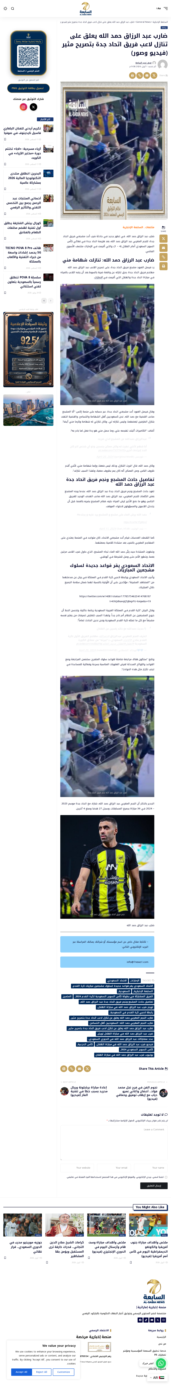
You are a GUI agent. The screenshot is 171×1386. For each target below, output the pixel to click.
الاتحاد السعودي (117, 980)
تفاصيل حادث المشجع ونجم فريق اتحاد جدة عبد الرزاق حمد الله (116, 1002)
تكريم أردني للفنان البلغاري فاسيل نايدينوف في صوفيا (22, 130)
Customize (63, 1372)
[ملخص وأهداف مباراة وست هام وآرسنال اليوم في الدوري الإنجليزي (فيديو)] (106, 1225)
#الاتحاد (127, 640)
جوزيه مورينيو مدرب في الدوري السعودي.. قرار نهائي (26, 1247)
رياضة (164, 27)
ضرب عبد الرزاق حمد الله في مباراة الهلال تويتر (125, 1033)
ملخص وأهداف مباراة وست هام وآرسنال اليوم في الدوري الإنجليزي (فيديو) (107, 1247)
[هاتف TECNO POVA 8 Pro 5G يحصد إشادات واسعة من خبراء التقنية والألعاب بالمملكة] (48, 248)
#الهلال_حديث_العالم (114, 643)
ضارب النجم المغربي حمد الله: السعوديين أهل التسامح (121, 1023)
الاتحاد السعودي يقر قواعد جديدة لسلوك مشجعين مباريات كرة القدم (113, 986)
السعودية (124, 991)
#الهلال (130, 643)
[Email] (146, 75)
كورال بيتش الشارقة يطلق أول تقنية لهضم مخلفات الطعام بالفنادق (22, 227)
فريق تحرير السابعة (143, 63)
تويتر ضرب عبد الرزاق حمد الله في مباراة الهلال (125, 1007)
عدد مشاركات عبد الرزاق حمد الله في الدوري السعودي (121, 1039)
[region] (43, 1359)
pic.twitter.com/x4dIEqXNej (89, 643)
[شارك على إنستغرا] (23, 107)
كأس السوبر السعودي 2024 (137, 1049)
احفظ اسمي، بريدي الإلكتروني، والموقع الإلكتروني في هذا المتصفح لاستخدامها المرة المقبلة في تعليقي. (114, 1177)
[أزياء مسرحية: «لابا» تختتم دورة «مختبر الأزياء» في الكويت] (48, 148)
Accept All (21, 1372)
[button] (165, 8)
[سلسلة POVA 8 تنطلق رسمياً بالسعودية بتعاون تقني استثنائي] (48, 277)
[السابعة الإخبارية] (85, 8)
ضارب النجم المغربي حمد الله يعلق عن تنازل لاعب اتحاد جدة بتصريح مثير (112, 1018)
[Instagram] (163, 1320)
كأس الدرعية (85, 1044)
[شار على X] (33, 107)
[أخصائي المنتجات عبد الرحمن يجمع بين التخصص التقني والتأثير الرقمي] (48, 198)
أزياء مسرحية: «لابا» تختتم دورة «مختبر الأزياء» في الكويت (23, 153)
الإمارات (98, 277)
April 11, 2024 (107, 528)
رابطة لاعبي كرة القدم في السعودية (131, 1012)
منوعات (79, 1235)
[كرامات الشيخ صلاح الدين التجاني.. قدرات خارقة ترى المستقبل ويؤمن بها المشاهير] (64, 1225)
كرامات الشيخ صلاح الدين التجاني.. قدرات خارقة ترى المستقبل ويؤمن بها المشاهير (66, 1249)
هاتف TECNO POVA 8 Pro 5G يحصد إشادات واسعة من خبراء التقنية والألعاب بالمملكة (23, 254)
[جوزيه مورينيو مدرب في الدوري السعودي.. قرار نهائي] (22, 1225)
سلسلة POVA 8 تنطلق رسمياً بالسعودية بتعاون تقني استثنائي (24, 282)
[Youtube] (151, 1320)
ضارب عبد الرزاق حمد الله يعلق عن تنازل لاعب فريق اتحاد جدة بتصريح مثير (111, 1028)
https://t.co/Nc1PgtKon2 (135, 522)
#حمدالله (104, 636)
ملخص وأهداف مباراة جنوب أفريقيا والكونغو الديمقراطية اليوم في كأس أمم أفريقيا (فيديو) (148, 1249)
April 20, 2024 (105, 456)
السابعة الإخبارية (143, 991)
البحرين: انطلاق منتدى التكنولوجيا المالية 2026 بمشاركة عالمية (24, 178)
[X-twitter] (157, 1320)
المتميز (67, 996)
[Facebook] (140, 1320)
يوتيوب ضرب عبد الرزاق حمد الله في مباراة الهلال (124, 1055)
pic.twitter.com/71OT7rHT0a (112, 450)
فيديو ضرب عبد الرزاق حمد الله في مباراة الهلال (125, 1044)
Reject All (41, 1372)
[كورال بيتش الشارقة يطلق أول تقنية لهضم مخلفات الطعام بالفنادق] (48, 223)
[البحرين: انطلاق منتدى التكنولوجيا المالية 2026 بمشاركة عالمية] (48, 173)
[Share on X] (154, 75)
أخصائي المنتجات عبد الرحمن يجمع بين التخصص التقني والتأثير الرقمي (23, 203)
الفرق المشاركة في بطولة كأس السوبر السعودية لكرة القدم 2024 (114, 996)
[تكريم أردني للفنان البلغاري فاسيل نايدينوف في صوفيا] (48, 128)
